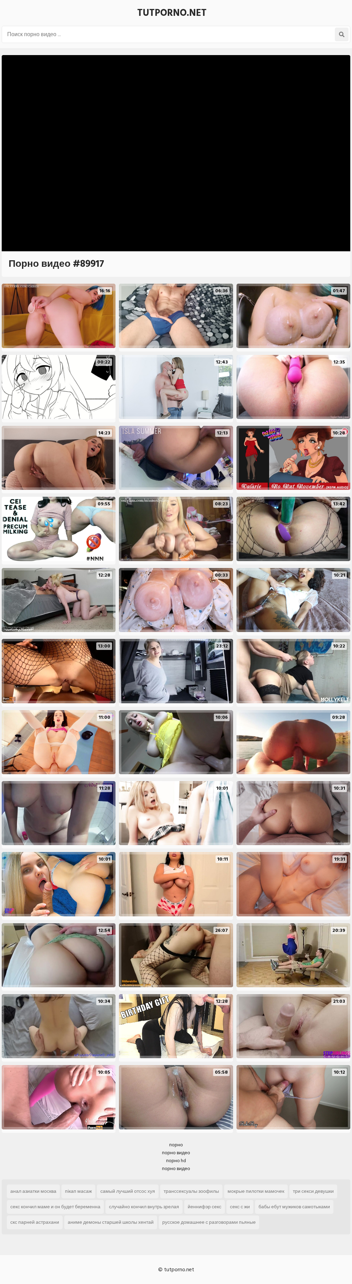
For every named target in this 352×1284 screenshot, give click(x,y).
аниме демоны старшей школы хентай (111, 1222)
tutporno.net (172, 13)
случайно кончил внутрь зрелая (144, 1207)
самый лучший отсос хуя (127, 1191)
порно (176, 1145)
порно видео (176, 1153)
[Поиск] (342, 34)
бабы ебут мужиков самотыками (294, 1207)
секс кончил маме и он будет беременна (55, 1207)
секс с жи (240, 1207)
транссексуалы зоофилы (191, 1191)
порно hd (176, 1161)
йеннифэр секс (204, 1207)
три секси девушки (313, 1191)
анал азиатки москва (33, 1191)
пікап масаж (78, 1191)
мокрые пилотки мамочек (256, 1191)
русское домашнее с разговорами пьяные (209, 1222)
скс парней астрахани (34, 1222)
